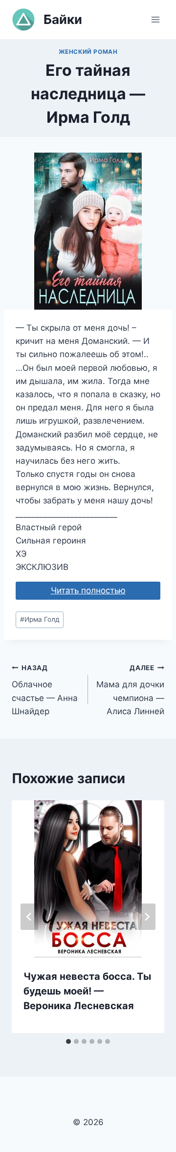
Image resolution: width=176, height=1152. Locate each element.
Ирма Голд (39, 619)
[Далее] (146, 917)
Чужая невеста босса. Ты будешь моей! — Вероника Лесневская (87, 991)
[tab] (68, 1041)
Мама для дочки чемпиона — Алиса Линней (130, 690)
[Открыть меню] (155, 19)
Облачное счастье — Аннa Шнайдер (45, 690)
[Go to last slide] (29, 917)
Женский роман (88, 51)
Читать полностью (88, 590)
